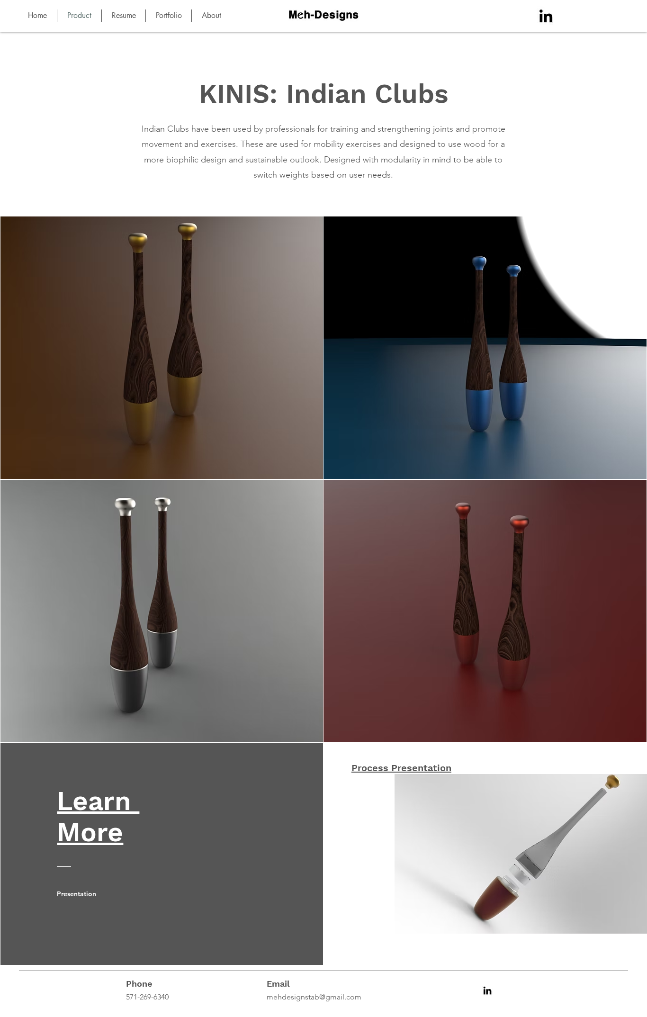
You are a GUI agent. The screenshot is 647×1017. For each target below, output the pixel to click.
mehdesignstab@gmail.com (314, 996)
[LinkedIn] (546, 16)
